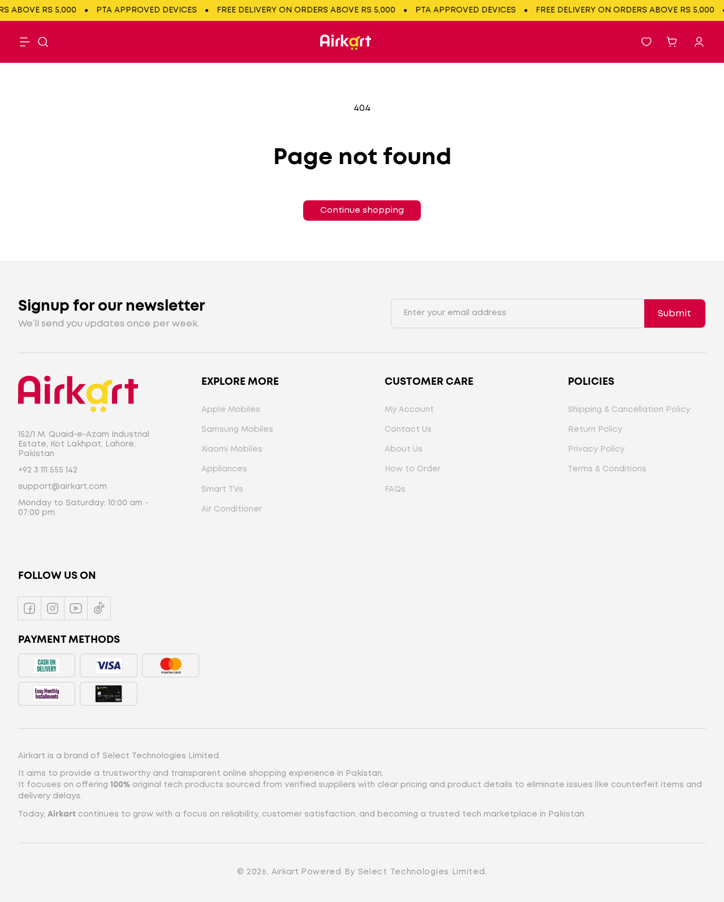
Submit (674, 314)
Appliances (224, 469)
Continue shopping (362, 210)
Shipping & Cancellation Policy (629, 409)
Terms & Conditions (607, 469)
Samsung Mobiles (237, 429)
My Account (409, 409)
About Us (404, 449)
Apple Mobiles (230, 409)
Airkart (285, 872)
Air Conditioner (231, 509)
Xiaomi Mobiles (231, 449)
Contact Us (408, 429)
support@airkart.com (62, 486)
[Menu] (25, 42)
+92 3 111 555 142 (47, 470)
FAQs (395, 489)
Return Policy (595, 429)
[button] (43, 42)
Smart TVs (222, 489)
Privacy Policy (596, 449)
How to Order (413, 469)
